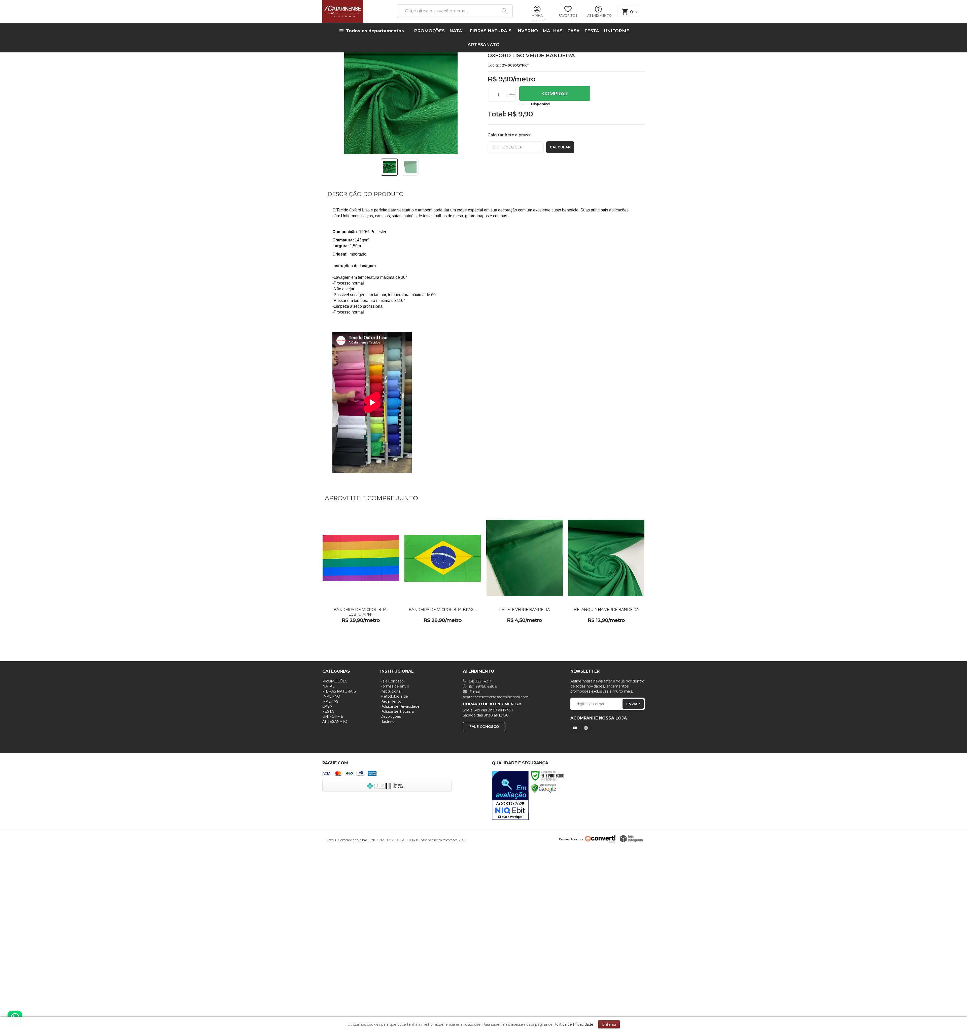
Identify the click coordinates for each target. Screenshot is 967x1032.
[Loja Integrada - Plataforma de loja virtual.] (631, 838)
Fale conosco (484, 726)
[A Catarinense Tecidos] (353, 11)
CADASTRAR (627, 705)
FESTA (328, 711)
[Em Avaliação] (510, 795)
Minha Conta (537, 17)
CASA (327, 706)
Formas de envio (394, 686)
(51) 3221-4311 (479, 681)
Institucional (390, 691)
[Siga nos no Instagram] (587, 728)
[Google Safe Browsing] (543, 788)
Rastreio (387, 721)
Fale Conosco (392, 681)
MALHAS (330, 701)
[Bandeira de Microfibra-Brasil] (442, 569)
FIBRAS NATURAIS (339, 691)
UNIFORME (332, 716)
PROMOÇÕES (335, 681)
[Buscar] (502, 11)
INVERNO (331, 696)
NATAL (328, 686)
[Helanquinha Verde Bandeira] (606, 569)
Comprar (555, 93)
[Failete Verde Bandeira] (524, 569)
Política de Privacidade (400, 706)
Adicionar (374, 616)
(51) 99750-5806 (482, 686)
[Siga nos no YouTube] (575, 728)
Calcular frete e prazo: (509, 135)
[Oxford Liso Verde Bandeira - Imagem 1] (389, 167)
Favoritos (568, 15)
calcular (560, 147)
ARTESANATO (334, 721)
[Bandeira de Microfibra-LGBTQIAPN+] (361, 569)
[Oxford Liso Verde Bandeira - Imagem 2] (410, 167)
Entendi (609, 1024)
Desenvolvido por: (571, 839)
